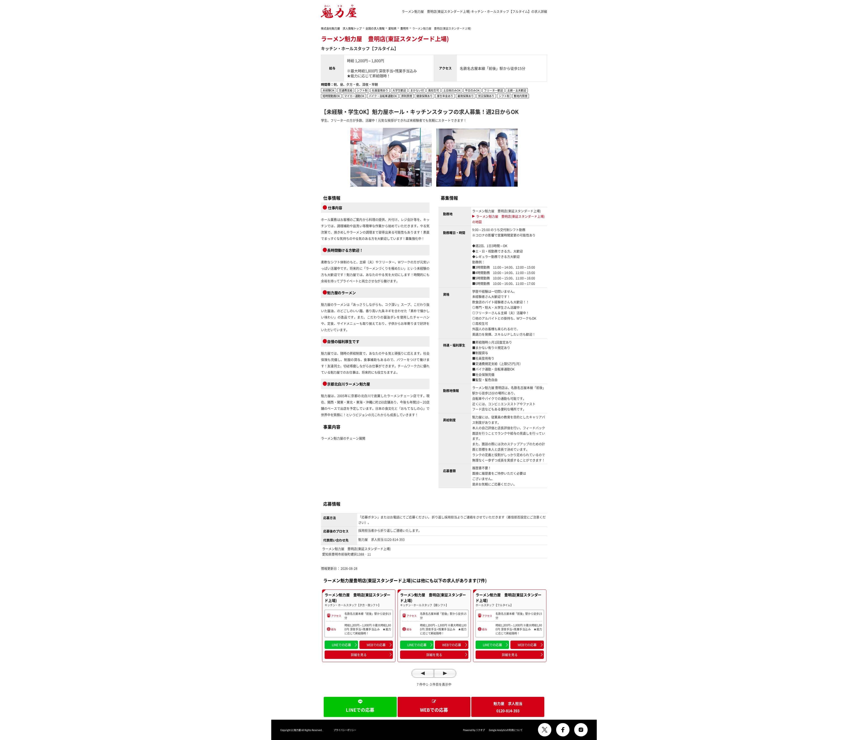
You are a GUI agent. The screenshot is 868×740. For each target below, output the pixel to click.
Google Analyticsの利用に (506, 730)
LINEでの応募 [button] (341, 644)
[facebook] (563, 730)
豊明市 (404, 28)
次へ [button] (445, 673)
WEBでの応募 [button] (376, 644)
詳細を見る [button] (358, 654)
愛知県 (392, 28)
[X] (545, 730)
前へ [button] (422, 673)
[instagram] (581, 730)
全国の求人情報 (375, 28)
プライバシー (345, 730)
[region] (358, 626)
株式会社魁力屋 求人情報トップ (341, 28)
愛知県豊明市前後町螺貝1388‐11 (348, 554)
